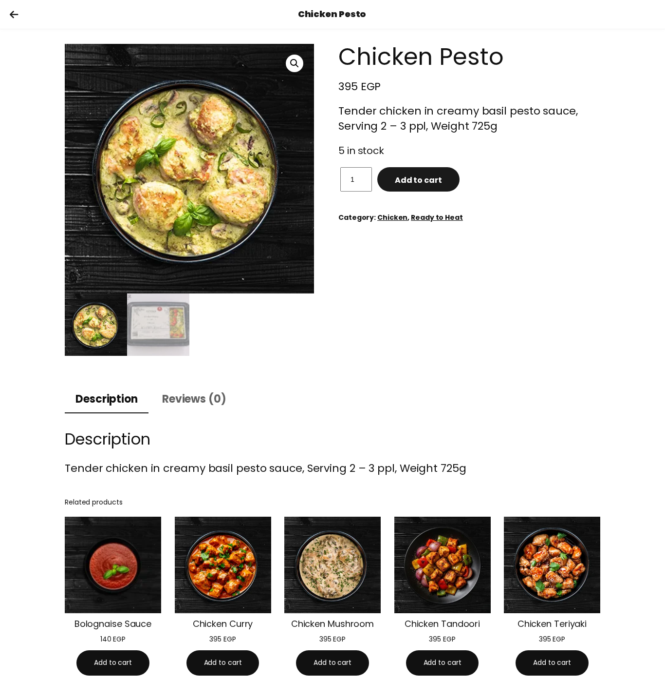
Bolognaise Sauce (112, 624)
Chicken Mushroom (332, 624)
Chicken (392, 217)
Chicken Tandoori (442, 624)
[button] (294, 63)
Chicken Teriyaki (552, 624)
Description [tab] (106, 399)
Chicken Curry (223, 624)
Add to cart (418, 180)
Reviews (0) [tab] (194, 399)
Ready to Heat (437, 217)
